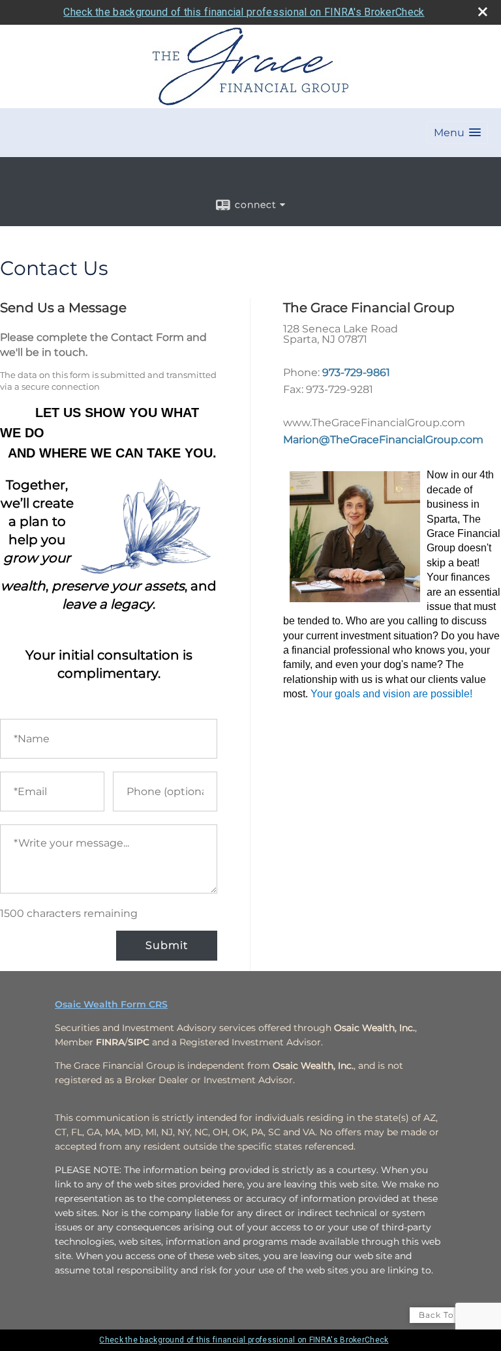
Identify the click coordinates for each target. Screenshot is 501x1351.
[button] (457, 132)
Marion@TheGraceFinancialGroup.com (383, 439)
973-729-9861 (356, 372)
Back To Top (446, 1315)
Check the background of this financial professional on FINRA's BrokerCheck (243, 12)
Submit (166, 945)
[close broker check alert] (483, 12)
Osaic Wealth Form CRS (111, 1004)
